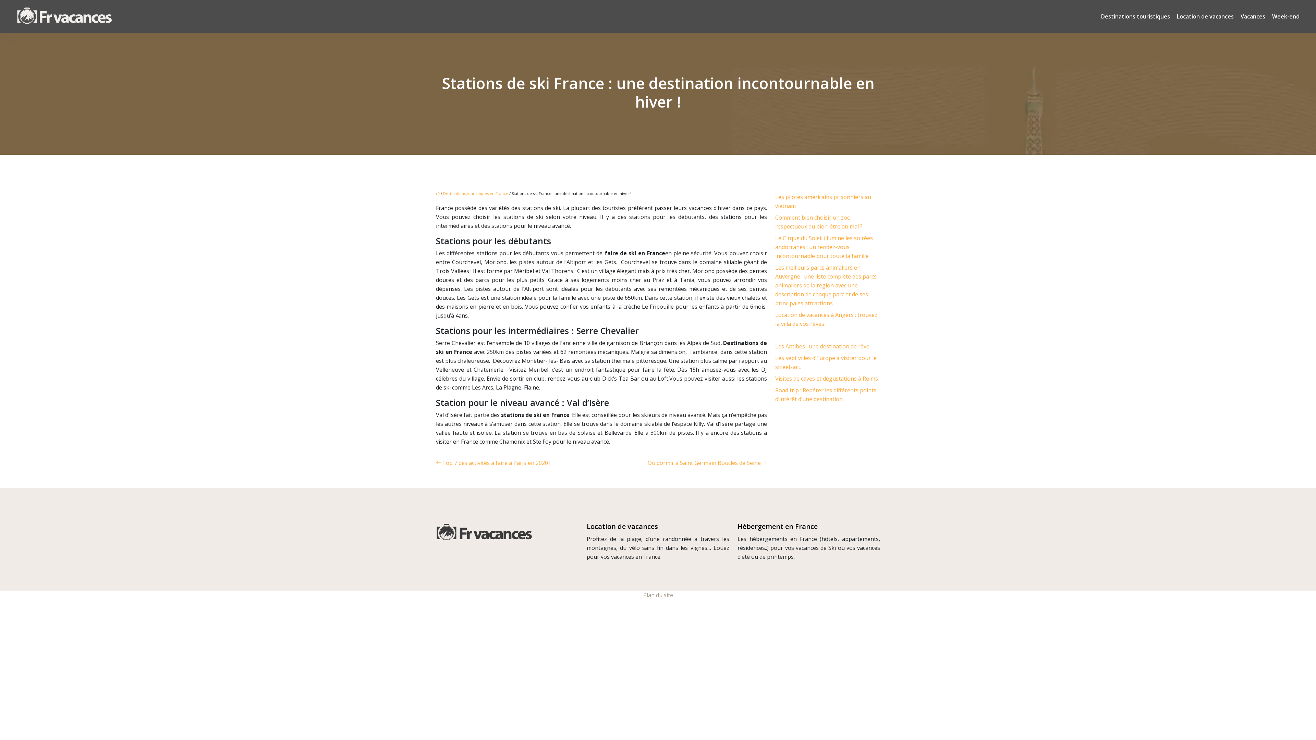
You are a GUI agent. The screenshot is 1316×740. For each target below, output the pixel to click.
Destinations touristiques (1135, 16)
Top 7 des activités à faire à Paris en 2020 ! (496, 463)
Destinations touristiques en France (475, 193)
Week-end (1286, 16)
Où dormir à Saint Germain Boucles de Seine (704, 463)
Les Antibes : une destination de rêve (822, 346)
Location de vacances (1205, 16)
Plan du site (658, 595)
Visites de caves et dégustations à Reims (826, 378)
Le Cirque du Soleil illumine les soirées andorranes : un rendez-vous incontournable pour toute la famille (824, 247)
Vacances (1253, 16)
